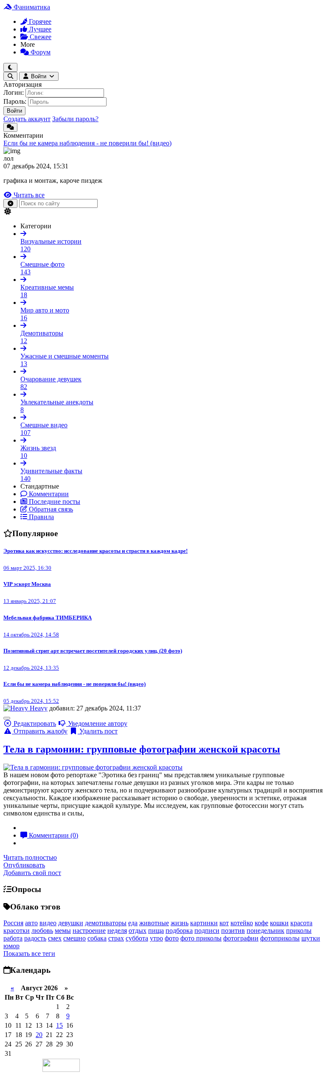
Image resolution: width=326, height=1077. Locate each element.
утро (156, 938)
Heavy (39, 708)
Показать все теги (29, 953)
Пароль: (14, 101)
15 (59, 1025)
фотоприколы (280, 938)
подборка (179, 930)
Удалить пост (98, 731)
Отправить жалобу (39, 731)
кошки (279, 922)
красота (301, 922)
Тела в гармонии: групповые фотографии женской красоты (141, 749)
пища (156, 930)
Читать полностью (30, 857)
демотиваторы (105, 922)
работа (12, 938)
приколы (299, 930)
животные (154, 922)
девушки (70, 922)
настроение (89, 930)
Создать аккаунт (27, 118)
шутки (310, 938)
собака (97, 938)
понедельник (265, 930)
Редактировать (34, 723)
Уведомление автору (96, 723)
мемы (63, 930)
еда (133, 922)
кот (224, 922)
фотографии (241, 938)
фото (172, 938)
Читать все (28, 195)
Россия (13, 922)
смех (55, 938)
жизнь (179, 922)
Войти (14, 111)
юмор (11, 945)
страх (116, 938)
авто (31, 922)
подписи (206, 930)
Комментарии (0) (52, 835)
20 (39, 1034)
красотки (16, 930)
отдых (137, 930)
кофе (261, 922)
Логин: (13, 92)
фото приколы (201, 938)
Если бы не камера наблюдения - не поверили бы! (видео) (87, 143)
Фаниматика (31, 7)
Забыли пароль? (75, 118)
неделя (117, 930)
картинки (204, 922)
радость (35, 938)
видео (47, 922)
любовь (42, 930)
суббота (137, 938)
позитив (233, 930)
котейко (241, 922)
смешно (74, 938)
